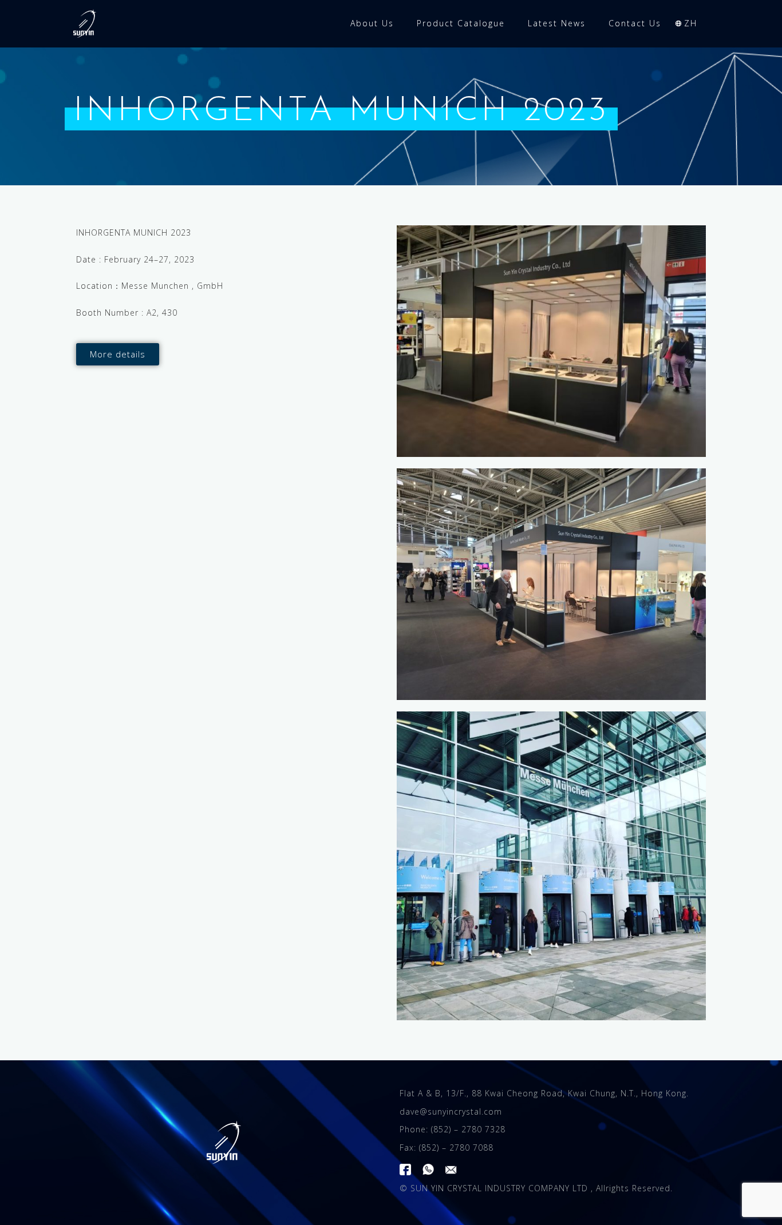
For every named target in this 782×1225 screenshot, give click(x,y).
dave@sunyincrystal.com (451, 1111)
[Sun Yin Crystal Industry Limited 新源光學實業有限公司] (224, 1142)
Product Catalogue (461, 23)
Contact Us (635, 23)
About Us (372, 23)
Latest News (557, 23)
